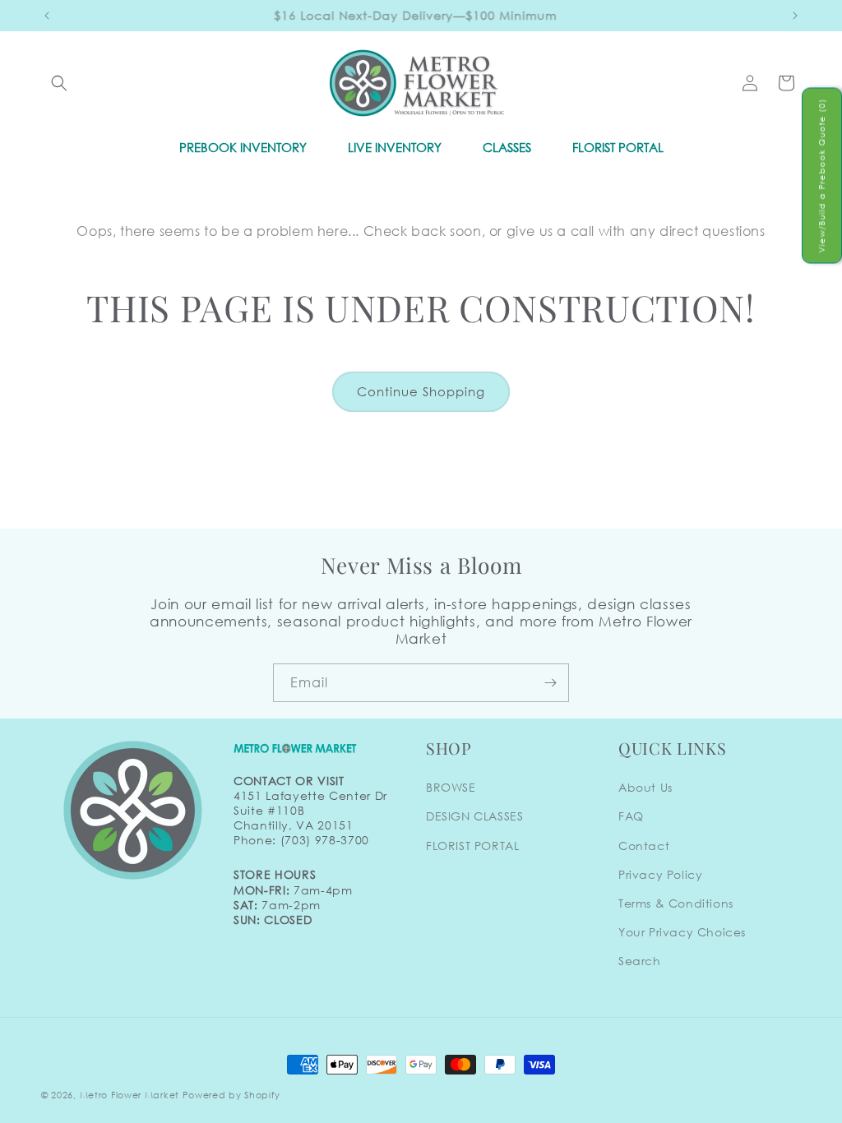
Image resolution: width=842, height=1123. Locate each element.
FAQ (631, 816)
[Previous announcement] (47, 15)
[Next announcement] (795, 15)
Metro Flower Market (129, 1095)
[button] (59, 83)
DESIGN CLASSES (474, 816)
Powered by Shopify (231, 1095)
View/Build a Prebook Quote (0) (822, 175)
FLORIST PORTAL (472, 845)
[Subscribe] (550, 682)
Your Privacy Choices (682, 932)
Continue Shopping (421, 391)
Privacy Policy (660, 874)
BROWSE (451, 787)
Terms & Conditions (675, 903)
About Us (645, 787)
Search (639, 960)
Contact (643, 845)
